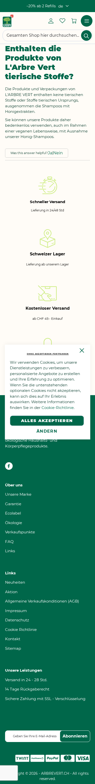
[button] (63, 6)
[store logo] (8, 21)
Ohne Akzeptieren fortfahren (48, 354)
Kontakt (12, 638)
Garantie (13, 503)
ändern (46, 431)
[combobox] (47, 35)
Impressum (16, 610)
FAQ (9, 541)
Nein (58, 153)
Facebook (9, 466)
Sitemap (13, 648)
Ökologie (13, 522)
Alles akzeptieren (47, 420)
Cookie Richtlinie (21, 629)
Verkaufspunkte (20, 532)
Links (10, 550)
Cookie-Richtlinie (58, 407)
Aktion (11, 591)
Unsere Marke (18, 494)
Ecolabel (13, 513)
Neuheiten (15, 582)
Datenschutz (17, 620)
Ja (50, 153)
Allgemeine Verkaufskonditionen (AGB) (42, 601)
